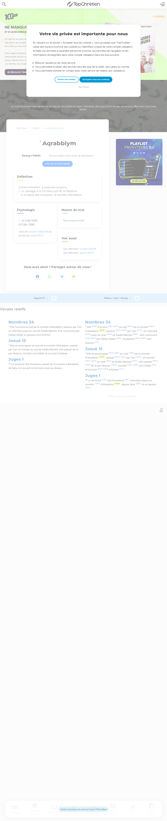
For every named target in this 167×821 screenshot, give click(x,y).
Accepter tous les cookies (96, 79)
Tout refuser (83, 87)
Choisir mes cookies (67, 79)
